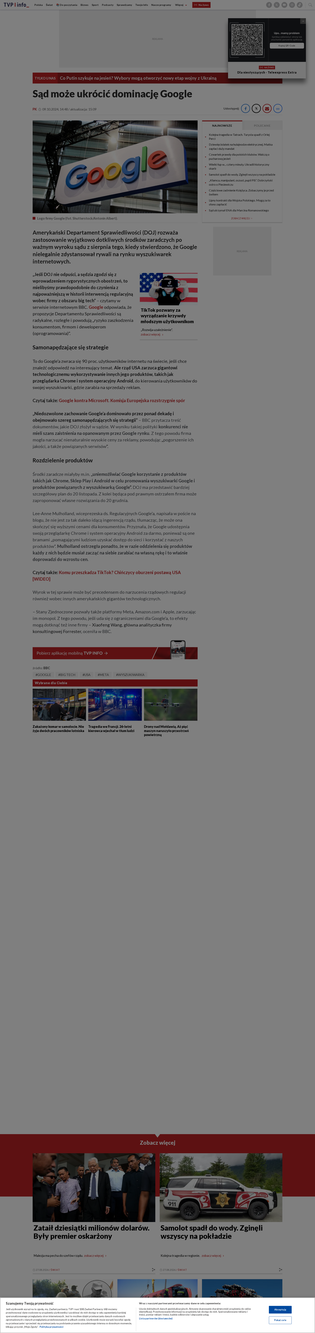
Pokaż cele (280, 1320)
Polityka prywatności (51, 1326)
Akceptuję (280, 1309)
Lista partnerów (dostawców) (155, 1318)
